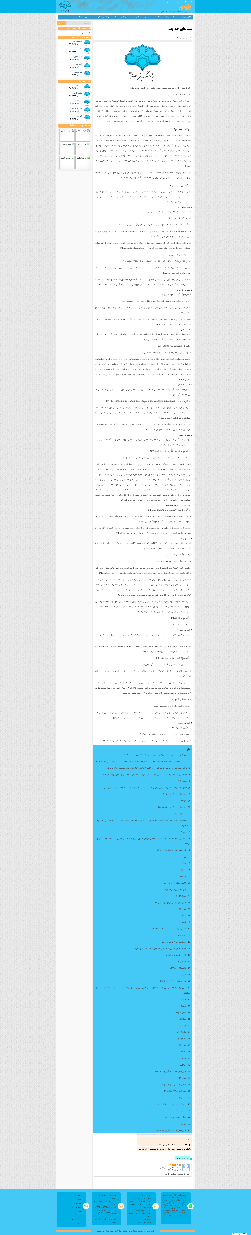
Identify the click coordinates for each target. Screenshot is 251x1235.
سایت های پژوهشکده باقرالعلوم (79, 125)
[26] (122, 499)
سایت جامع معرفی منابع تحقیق (139, 1201)
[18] (159, 345)
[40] (172, 618)
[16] (96, 334)
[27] (149, 509)
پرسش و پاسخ (146, 17)
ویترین (87, 17)
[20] (178, 379)
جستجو (169, 2)
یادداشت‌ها (79, 17)
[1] (136, 100)
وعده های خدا (77, 108)
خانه (191, 2)
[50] (118, 687)
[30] (148, 543)
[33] (164, 554)
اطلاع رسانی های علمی (185, 17)
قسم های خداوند (76, 64)
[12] (160, 294)
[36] (145, 606)
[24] (157, 439)
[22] (148, 429)
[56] (104, 740)
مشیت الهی (77, 56)
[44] (114, 646)
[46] (158, 658)
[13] (177, 312)
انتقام (80, 48)
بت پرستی (78, 71)
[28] (117, 533)
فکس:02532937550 (107, 1210)
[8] (115, 224)
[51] (109, 687)
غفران (79, 116)
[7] (97, 172)
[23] (172, 439)
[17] (185, 339)
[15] (111, 334)
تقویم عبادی (135, 17)
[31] (135, 543)
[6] (185, 165)
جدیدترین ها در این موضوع (81, 37)
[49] (127, 687)
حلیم (80, 1222)
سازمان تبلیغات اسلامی (142, 1195)
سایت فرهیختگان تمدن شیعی (140, 1210)
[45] (102, 646)
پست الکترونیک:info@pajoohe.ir (105, 1217)
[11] (99, 284)
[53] (171, 699)
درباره (114, 1222)
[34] (100, 573)
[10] (123, 261)
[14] (156, 324)
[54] (115, 717)
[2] (140, 116)
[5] (104, 150)
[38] (107, 606)
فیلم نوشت (147, 1219)
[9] (121, 248)
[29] (155, 543)
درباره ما (185, 2)
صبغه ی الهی (77, 41)
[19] (170, 369)
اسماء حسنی (77, 1218)
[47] (184, 676)
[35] (119, 594)
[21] (108, 401)
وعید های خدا (77, 1214)
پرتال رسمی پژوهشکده (142, 1198)
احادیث (115, 17)
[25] (152, 451)
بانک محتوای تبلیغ (169, 17)
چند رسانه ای (125, 17)
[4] (183, 150)
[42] (145, 646)
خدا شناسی (86, 32)
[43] (128, 646)
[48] (135, 687)
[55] (173, 727)
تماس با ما (177, 2)
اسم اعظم (78, 100)
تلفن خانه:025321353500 (105, 1207)
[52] (99, 687)
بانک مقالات (156, 17)
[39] (180, 611)
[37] (130, 606)
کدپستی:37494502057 (107, 1213)
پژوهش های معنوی (144, 1222)
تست (71, 17)
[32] (127, 543)
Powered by (239, 1234)
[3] (104, 121)
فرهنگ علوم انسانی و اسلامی (100, 17)
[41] (158, 646)
